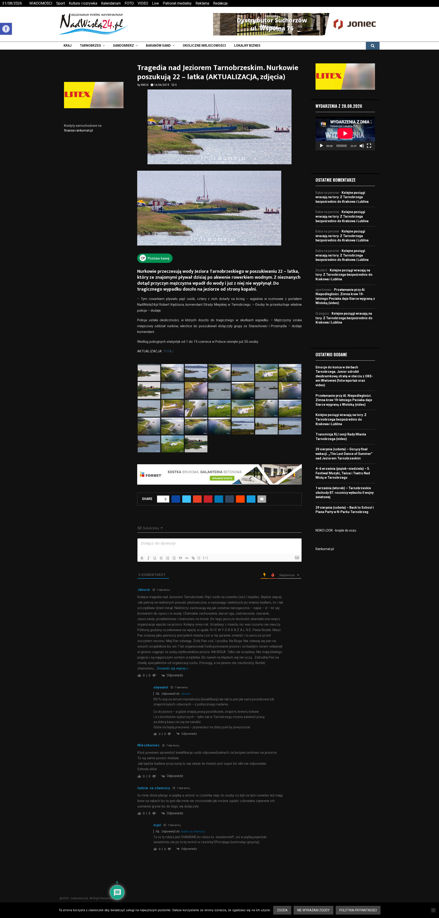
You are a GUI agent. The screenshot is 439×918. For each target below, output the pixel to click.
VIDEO (143, 3)
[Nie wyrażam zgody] (433, 910)
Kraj (68, 45)
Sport (60, 3)
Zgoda (282, 910)
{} (199, 557)
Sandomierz (123, 45)
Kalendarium (111, 3)
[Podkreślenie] (155, 558)
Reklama (202, 3)
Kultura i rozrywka (83, 3)
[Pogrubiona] (142, 558)
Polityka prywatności (358, 910)
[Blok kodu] (187, 558)
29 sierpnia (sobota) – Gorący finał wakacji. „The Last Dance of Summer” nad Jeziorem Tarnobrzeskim (344, 453)
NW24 (144, 84)
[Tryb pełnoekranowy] (369, 145)
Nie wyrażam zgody (313, 910)
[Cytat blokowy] (180, 558)
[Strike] (161, 558)
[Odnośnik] (193, 558)
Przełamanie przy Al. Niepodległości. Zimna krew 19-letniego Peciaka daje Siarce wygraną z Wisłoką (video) (344, 400)
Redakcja (220, 3)
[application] (345, 133)
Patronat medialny (177, 3)
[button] (6, 29)
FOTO (129, 3)
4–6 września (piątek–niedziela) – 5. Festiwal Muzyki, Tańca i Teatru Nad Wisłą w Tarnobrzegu (343, 473)
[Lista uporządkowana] (167, 558)
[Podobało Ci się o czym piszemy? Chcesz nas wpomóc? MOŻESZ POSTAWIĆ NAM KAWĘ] (155, 261)
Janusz (185, 693)
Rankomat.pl (325, 549)
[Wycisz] (361, 145)
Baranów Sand (158, 45)
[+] (205, 557)
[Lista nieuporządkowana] (174, 558)
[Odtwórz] (321, 145)
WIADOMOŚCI (40, 3)
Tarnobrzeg (90, 45)
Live (155, 3)
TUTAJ (167, 351)
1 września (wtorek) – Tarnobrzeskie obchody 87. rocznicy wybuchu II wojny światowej (345, 492)
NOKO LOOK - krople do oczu (336, 530)
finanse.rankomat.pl (78, 130)
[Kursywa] (148, 558)
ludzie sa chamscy (193, 831)
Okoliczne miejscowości (204, 45)
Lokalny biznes (247, 45)
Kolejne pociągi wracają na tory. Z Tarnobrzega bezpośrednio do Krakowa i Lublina (342, 197)
